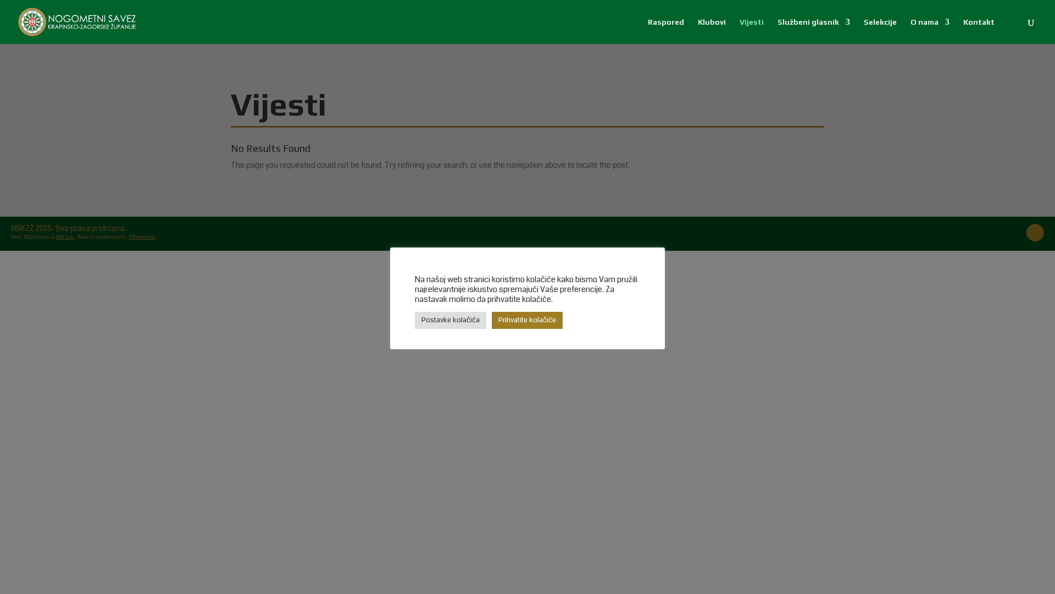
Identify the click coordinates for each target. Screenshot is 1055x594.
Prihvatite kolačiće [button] (527, 320)
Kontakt (979, 22)
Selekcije (880, 22)
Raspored (666, 22)
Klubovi (712, 22)
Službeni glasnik (808, 22)
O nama (924, 22)
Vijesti (752, 22)
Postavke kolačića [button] (450, 320)
